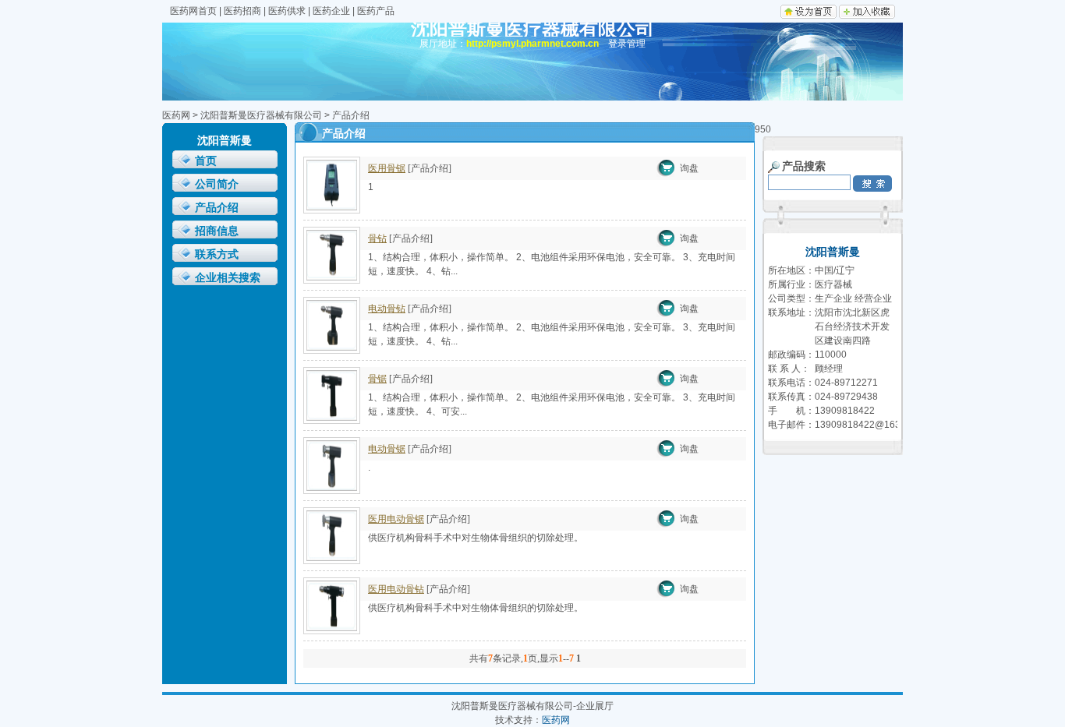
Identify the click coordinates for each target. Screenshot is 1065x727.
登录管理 (627, 43)
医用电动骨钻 (396, 589)
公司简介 (217, 184)
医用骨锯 (386, 168)
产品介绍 (217, 208)
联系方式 (217, 254)
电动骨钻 (386, 308)
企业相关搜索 (227, 278)
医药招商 (242, 10)
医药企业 (331, 10)
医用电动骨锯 (396, 518)
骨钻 (377, 238)
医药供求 (287, 10)
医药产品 (376, 10)
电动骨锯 (386, 448)
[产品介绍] (429, 168)
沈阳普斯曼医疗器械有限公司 (261, 115)
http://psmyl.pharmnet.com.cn (532, 43)
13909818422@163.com (868, 424)
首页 (206, 161)
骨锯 (377, 378)
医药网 (176, 115)
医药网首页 (193, 10)
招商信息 (217, 231)
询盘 (689, 168)
